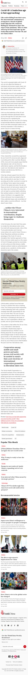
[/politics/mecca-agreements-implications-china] (14, 544)
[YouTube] (8, 625)
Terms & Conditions (17, 662)
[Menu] (26, 2)
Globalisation (20, 435)
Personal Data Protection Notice (14, 665)
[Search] (23, 2)
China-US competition (8, 435)
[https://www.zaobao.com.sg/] (14, 657)
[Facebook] (14, 625)
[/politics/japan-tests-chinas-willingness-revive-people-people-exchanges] (14, 507)
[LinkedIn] (18, 625)
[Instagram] (5, 625)
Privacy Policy (16, 298)
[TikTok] (11, 625)
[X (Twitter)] (2, 625)
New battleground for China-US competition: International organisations (12, 421)
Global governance (7, 438)
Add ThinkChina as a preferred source (14, 41)
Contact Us (8, 662)
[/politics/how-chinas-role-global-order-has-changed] (14, 581)
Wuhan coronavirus (7, 431)
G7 (15, 438)
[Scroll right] (26, 6)
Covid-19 (13, 427)
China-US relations (20, 431)
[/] (5, 2)
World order (5, 427)
